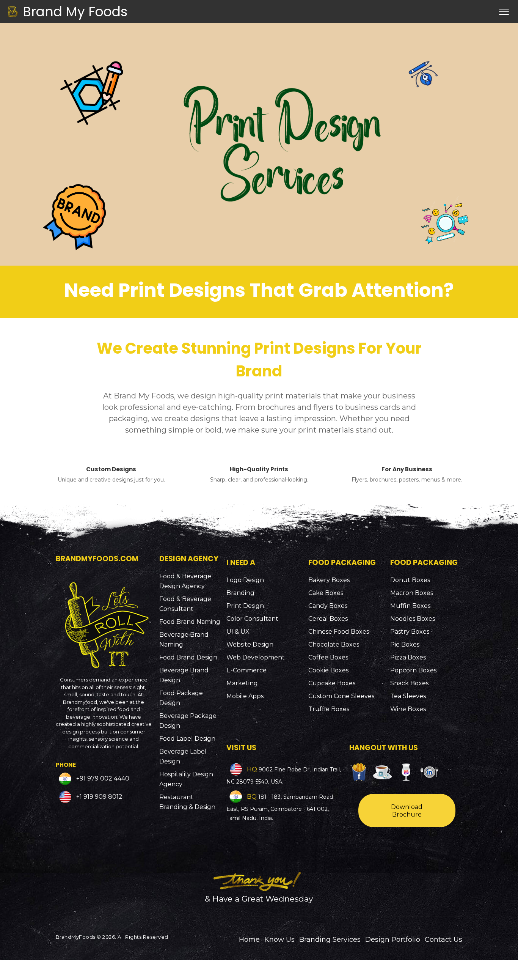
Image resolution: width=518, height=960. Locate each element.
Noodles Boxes (412, 618)
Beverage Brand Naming (184, 639)
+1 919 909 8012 (98, 797)
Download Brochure (406, 810)
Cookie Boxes (328, 670)
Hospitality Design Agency (186, 779)
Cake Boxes (325, 592)
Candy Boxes (327, 605)
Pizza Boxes (408, 657)
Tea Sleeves (408, 696)
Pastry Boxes (409, 631)
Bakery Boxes (329, 580)
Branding (240, 592)
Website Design (249, 644)
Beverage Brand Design (184, 675)
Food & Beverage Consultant (185, 603)
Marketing (242, 683)
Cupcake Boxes (331, 683)
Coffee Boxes (328, 657)
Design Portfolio (392, 939)
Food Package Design (181, 698)
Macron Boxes (411, 592)
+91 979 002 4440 (102, 778)
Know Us (279, 939)
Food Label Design (187, 738)
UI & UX (238, 631)
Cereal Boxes (328, 618)
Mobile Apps (245, 696)
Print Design (245, 605)
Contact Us (443, 939)
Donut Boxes (410, 580)
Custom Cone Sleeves (341, 696)
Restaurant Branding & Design (187, 801)
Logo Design (245, 580)
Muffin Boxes (410, 605)
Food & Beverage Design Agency (185, 581)
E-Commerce (246, 670)
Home (249, 939)
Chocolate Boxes (333, 644)
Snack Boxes (409, 683)
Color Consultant (252, 618)
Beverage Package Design (188, 720)
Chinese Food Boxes (338, 631)
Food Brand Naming (189, 621)
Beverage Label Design (183, 756)
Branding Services (330, 939)
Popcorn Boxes (413, 670)
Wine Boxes (408, 709)
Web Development (255, 657)
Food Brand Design (188, 657)
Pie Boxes (404, 644)
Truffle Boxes (328, 709)
